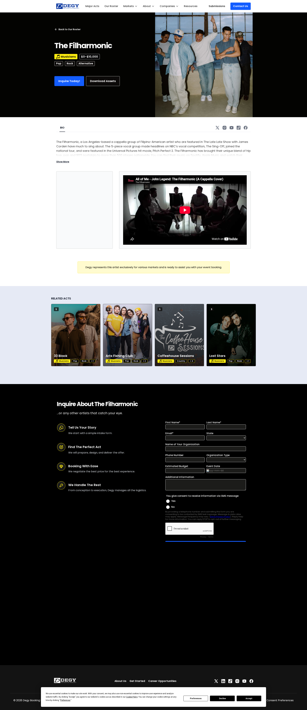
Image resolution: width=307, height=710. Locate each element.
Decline (222, 698)
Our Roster (111, 6)
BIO (62, 127)
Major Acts (92, 6)
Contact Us (240, 6)
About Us (120, 681)
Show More (62, 161)
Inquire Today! (69, 81)
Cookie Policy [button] (132, 697)
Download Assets (103, 81)
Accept (249, 698)
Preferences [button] (65, 700)
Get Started (137, 681)
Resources (190, 6)
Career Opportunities (162, 681)
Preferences (196, 698)
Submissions (217, 6)
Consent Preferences (280, 700)
